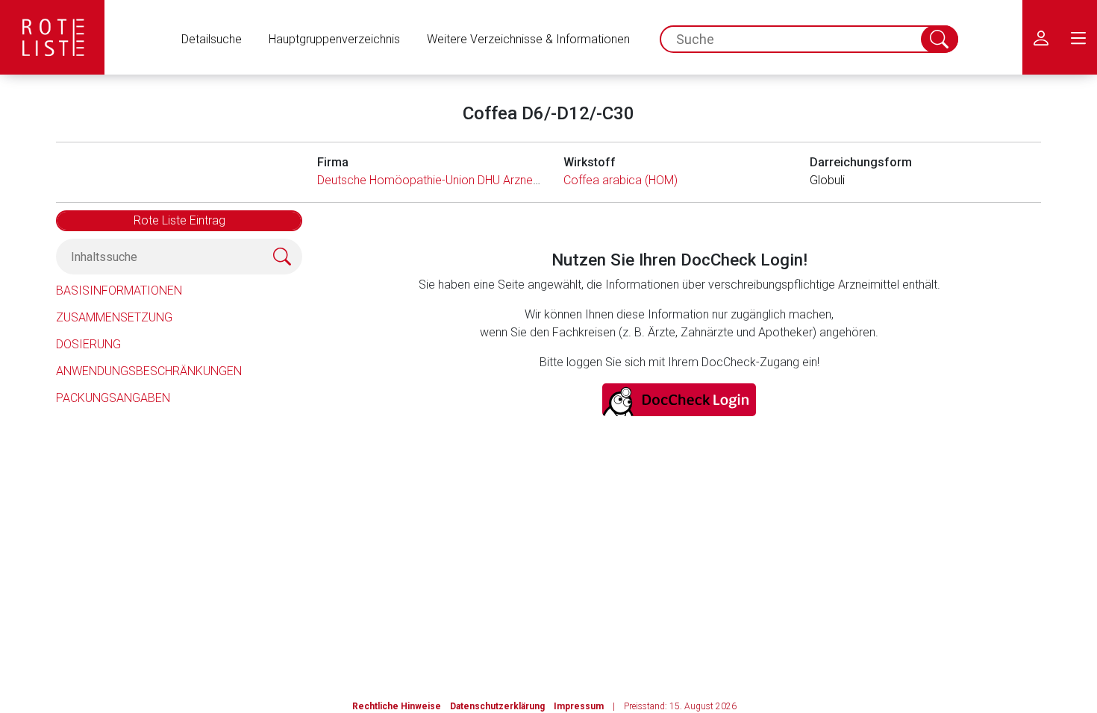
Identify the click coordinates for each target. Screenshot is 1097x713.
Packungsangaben (113, 398)
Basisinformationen (119, 290)
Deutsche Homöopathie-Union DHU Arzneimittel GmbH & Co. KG (483, 180)
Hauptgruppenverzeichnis (334, 39)
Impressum (579, 706)
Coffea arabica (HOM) (620, 180)
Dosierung (88, 344)
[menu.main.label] (1078, 37)
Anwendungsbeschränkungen (149, 371)
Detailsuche (211, 39)
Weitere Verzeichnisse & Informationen (528, 39)
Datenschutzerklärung (497, 706)
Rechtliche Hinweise (396, 706)
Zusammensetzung (114, 317)
